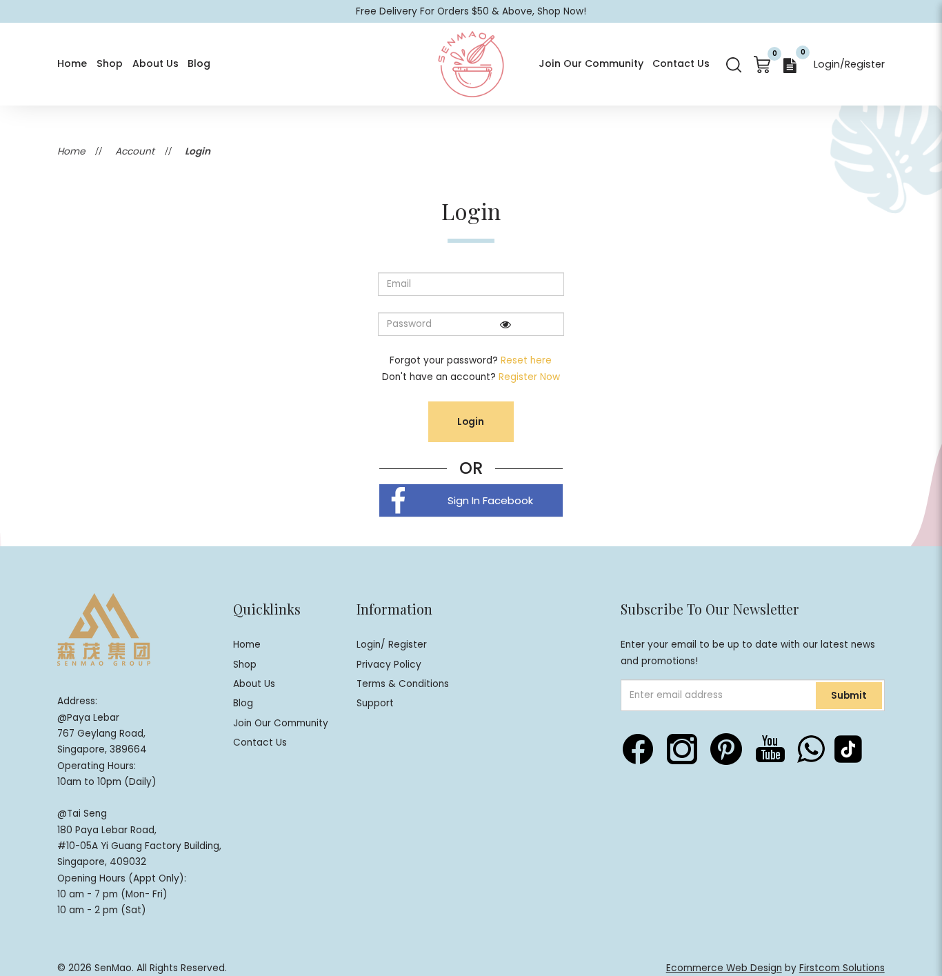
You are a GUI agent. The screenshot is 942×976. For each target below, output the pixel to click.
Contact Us (260, 742)
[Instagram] (682, 749)
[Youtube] (770, 749)
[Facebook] (638, 749)
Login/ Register (392, 644)
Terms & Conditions (403, 683)
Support (375, 703)
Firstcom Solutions (842, 968)
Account (134, 151)
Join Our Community (280, 723)
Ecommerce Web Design (724, 968)
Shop (245, 664)
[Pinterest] (726, 749)
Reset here (526, 360)
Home (71, 151)
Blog (243, 703)
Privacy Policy (389, 664)
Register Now (529, 377)
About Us (254, 683)
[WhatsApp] (811, 749)
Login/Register (849, 64)
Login (197, 151)
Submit (849, 695)
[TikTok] (848, 749)
